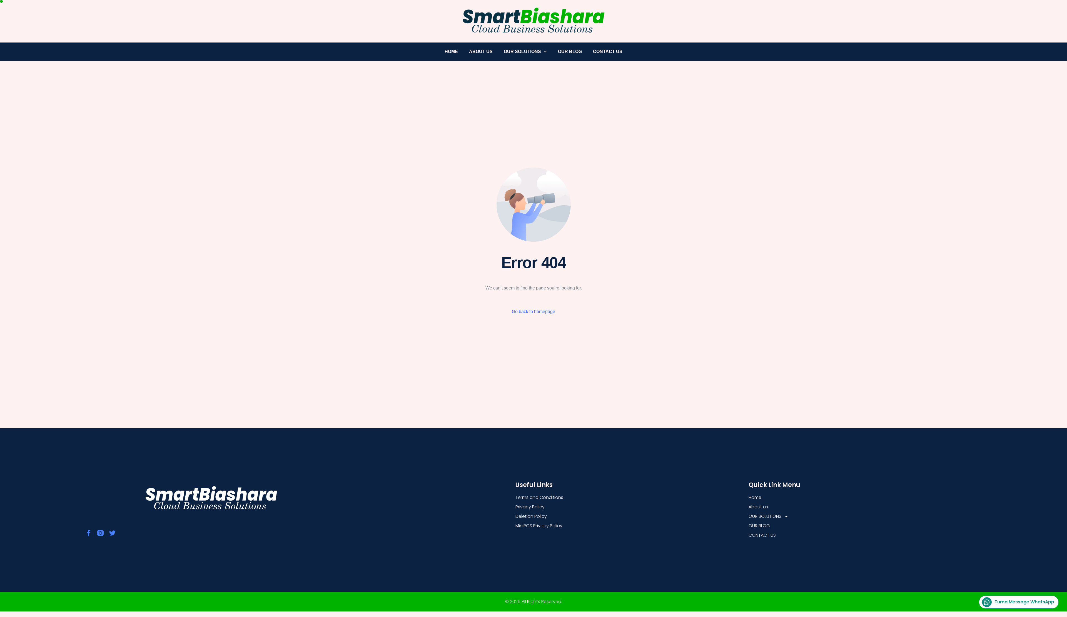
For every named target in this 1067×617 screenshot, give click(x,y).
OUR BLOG (570, 51)
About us (481, 51)
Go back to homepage (533, 311)
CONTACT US (607, 51)
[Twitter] (112, 533)
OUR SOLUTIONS (522, 51)
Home (451, 51)
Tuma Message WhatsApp (1024, 602)
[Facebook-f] (88, 533)
